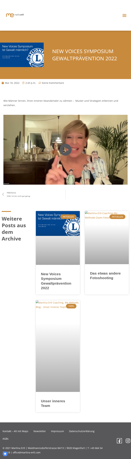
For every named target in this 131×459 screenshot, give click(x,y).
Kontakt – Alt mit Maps (15, 431)
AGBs (6, 438)
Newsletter (39, 431)
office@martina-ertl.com (26, 452)
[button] (124, 15)
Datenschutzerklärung (81, 431)
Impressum (57, 431)
